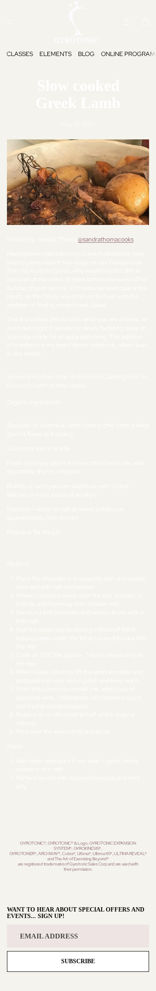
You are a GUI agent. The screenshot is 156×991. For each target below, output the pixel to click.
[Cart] (145, 21)
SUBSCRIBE (78, 961)
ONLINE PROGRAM (128, 54)
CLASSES (19, 54)
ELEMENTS (55, 54)
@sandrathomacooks (105, 239)
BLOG (86, 54)
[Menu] (10, 22)
